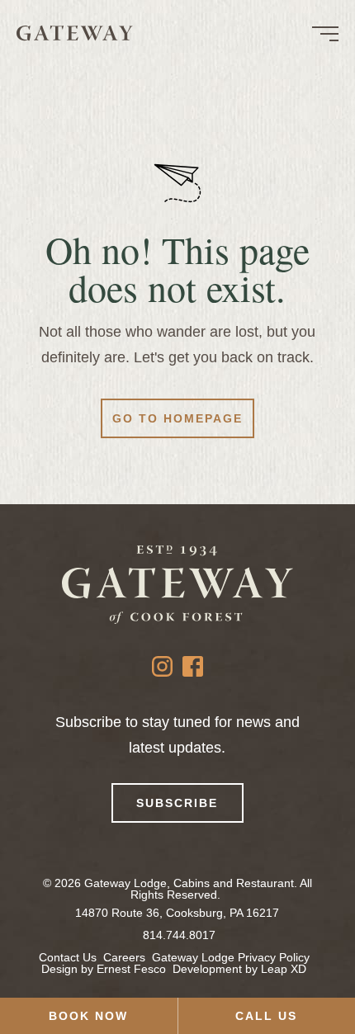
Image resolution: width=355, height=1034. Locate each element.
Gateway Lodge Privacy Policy (231, 957)
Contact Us (68, 957)
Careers (124, 957)
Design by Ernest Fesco (103, 968)
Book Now (88, 1015)
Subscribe (177, 803)
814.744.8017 (179, 935)
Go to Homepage (177, 418)
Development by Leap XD (239, 968)
